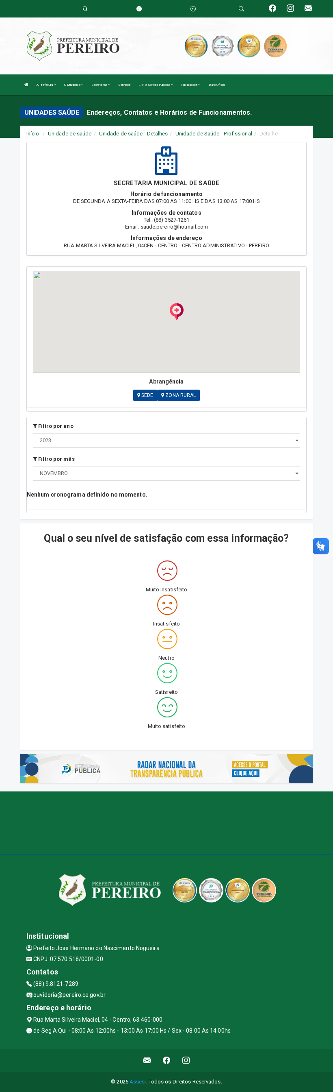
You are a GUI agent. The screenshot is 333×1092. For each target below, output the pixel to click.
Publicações (189, 85)
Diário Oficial (217, 85)
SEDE (147, 395)
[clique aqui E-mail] (147, 1060)
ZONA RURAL (180, 395)
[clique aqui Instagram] (186, 1060)
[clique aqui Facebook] (167, 1060)
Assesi (138, 1082)
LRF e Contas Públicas (154, 85)
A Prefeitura (45, 85)
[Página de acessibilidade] (193, 9)
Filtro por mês (56, 459)
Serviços (124, 85)
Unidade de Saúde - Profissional (213, 134)
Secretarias (99, 85)
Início (32, 134)
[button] (176, 311)
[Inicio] (26, 84)
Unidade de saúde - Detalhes (133, 134)
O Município (72, 85)
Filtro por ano (55, 426)
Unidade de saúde (70, 134)
